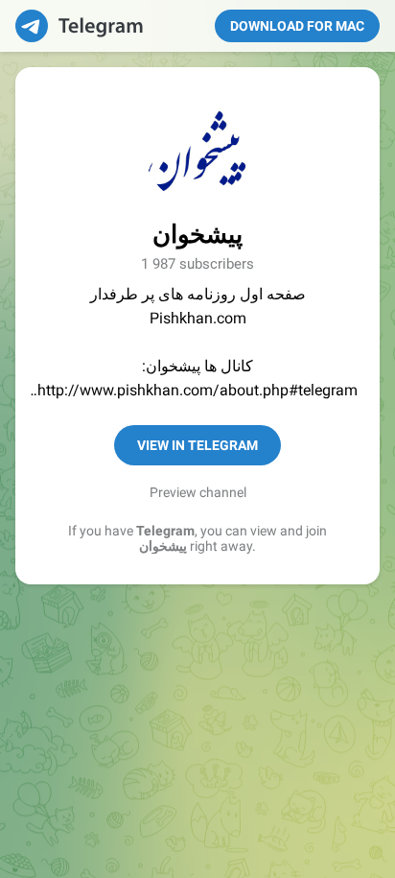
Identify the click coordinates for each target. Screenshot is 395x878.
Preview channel (198, 492)
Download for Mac (297, 26)
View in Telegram (197, 445)
